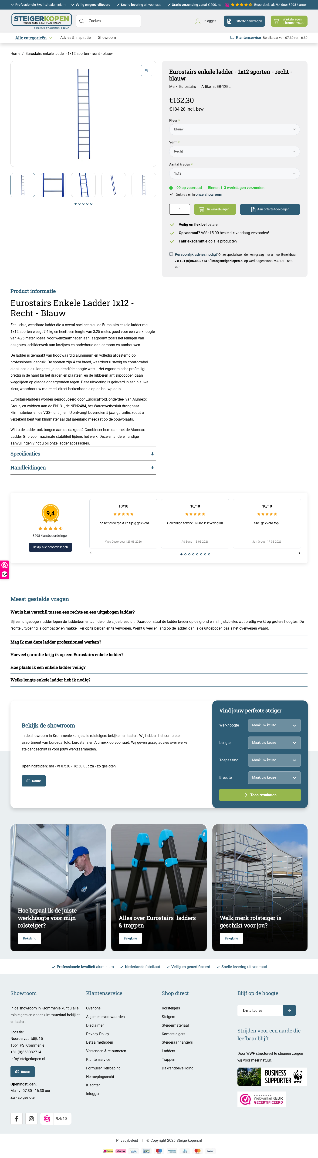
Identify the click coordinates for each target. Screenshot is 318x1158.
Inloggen (93, 1094)
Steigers (168, 1017)
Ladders (168, 1051)
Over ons (93, 1008)
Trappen (168, 1059)
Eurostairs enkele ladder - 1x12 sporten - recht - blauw (69, 53)
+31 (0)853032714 (193, 261)
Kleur (173, 120)
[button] (75, 204)
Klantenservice (98, 1059)
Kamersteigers (173, 1034)
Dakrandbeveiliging (177, 1068)
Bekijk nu (29, 938)
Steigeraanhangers (177, 1042)
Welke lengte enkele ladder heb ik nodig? (50, 680)
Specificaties (25, 453)
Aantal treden (179, 164)
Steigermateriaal (175, 1025)
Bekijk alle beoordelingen (50, 547)
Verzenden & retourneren (106, 1051)
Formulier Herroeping (103, 1068)
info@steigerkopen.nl (227, 261)
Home (15, 53)
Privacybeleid (127, 1140)
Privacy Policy (97, 1034)
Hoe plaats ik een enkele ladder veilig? (47, 667)
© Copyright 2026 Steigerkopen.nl (174, 1140)
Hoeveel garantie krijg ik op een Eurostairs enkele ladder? (66, 654)
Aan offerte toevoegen (273, 209)
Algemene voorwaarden (105, 1017)
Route (36, 781)
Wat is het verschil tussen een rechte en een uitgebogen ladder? (72, 612)
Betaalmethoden (99, 1042)
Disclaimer (95, 1025)
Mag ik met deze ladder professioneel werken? (55, 642)
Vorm (173, 142)
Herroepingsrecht (100, 1077)
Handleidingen (28, 467)
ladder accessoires (73, 443)
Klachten (93, 1085)
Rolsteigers (171, 1008)
